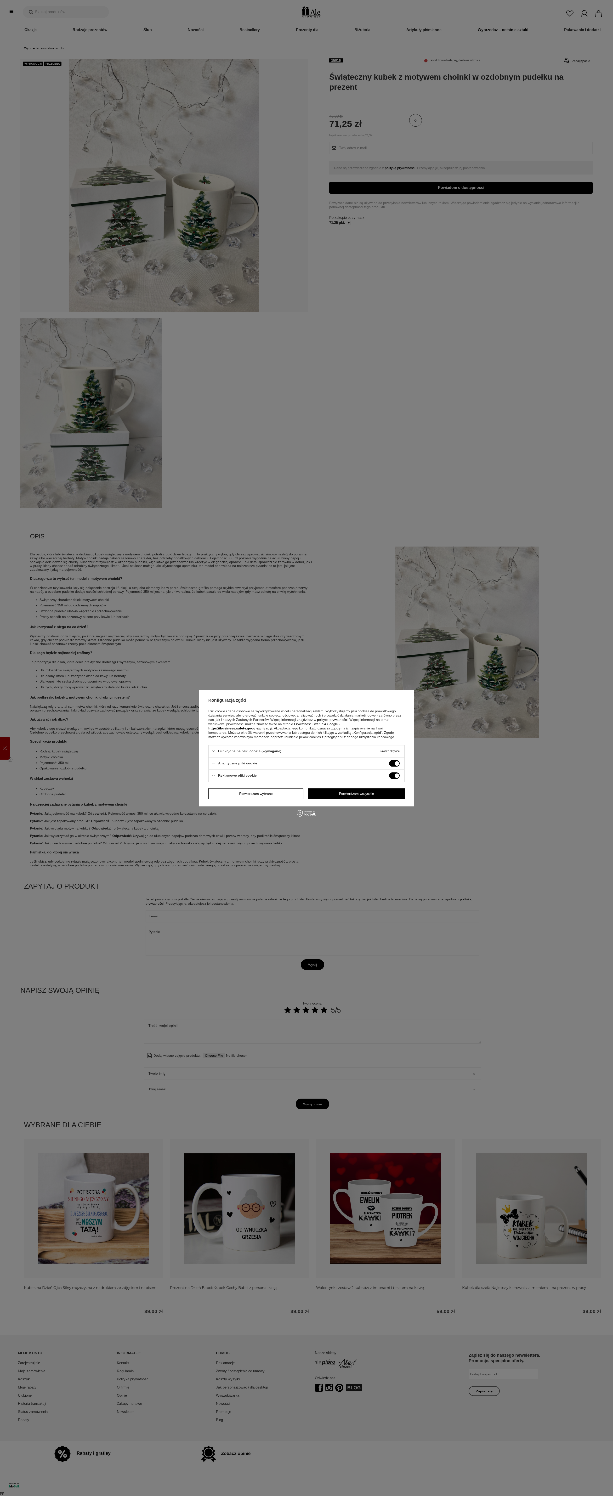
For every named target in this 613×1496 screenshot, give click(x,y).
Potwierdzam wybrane (256, 794)
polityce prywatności (332, 720)
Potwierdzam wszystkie (356, 794)
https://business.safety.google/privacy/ (240, 728)
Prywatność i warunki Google (316, 724)
